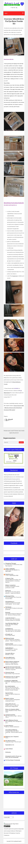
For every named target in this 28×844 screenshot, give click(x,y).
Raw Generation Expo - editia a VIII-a (13, 716)
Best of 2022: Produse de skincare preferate (13, 608)
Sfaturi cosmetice (10, 585)
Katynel (7, 612)
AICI (7, 382)
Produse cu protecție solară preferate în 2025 (12, 587)
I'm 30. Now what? (10, 635)
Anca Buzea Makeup (11, 729)
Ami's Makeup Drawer (11, 720)
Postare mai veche (19, 430)
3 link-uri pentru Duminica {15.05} (12, 694)
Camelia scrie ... (9, 574)
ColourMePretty (10, 657)
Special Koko (9, 693)
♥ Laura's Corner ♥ (10, 618)
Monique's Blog (9, 596)
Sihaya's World (9, 672)
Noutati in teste (9, 654)
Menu (6, 13)
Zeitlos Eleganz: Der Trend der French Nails (13, 598)
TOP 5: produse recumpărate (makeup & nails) (12, 700)
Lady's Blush (9, 748)
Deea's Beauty (9, 725)
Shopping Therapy (10, 563)
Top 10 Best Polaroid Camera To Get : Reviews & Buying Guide (13, 614)
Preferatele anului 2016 (11, 677)
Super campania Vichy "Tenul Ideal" (13, 711)
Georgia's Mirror (10, 653)
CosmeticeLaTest (10, 714)
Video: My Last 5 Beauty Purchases (11, 625)
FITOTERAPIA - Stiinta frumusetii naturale (11, 649)
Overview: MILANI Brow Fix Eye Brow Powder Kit (14, 21)
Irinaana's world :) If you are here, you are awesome (13, 756)
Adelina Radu (9, 643)
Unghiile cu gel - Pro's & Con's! (13, 741)
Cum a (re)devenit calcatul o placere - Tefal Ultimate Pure (13, 640)
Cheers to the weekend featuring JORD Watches (11, 663)
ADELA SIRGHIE (10, 568)
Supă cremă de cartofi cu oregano (13, 645)
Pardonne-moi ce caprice (12, 676)
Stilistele (8, 752)
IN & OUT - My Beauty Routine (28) (13, 682)
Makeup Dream (9, 638)
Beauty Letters (9, 698)
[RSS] (15, 8)
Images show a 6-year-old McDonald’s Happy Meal (12, 705)
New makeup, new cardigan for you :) (13, 722)
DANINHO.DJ (9, 628)
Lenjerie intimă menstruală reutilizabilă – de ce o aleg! (12, 603)
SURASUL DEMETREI (11, 680)
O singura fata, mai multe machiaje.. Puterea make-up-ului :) (13, 732)
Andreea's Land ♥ (17, 841)
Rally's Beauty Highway (12, 661)
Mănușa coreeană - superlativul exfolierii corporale (13, 668)
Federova (8, 590)
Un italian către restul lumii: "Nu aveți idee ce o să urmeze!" (13, 630)
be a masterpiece (10, 686)
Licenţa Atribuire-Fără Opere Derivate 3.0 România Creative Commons (12, 833)
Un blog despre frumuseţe (12, 760)
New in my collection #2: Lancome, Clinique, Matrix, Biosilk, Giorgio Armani (12, 689)
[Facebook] (11, 8)
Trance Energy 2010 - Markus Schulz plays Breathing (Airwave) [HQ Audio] (14, 408)
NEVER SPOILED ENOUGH (12, 667)
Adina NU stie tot (10, 704)
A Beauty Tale (9, 578)
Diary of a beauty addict (12, 709)
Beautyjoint (14, 276)
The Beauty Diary (10, 740)
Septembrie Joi (9, 745)
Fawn (6, 737)
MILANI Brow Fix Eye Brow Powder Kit (14, 203)
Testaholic (8, 607)
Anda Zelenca (9, 648)
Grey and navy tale (10, 658)
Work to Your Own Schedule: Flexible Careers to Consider (12, 619)
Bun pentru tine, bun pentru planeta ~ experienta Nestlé (12, 592)
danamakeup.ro (9, 601)
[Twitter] (13, 8)
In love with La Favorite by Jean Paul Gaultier (13, 565)
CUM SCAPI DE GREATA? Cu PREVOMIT (12, 570)
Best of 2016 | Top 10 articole (12, 673)
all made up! (8, 634)
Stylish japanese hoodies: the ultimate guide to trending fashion (13, 581)
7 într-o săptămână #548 (11, 575)
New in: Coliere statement (12, 726)
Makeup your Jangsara (12, 736)
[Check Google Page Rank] (11, 823)
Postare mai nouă (8, 430)
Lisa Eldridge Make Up (11, 623)
